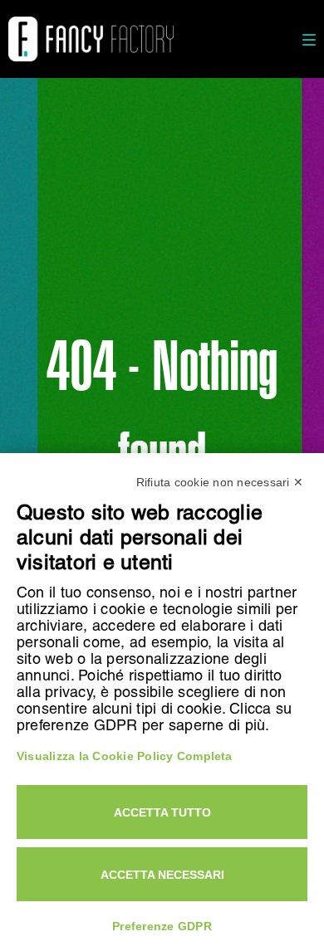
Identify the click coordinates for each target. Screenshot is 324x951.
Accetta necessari (162, 874)
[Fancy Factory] (91, 39)
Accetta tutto (162, 812)
